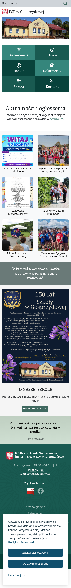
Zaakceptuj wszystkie (35, 553)
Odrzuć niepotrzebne (35, 564)
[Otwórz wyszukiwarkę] (65, 3)
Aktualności (35, 513)
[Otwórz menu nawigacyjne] (66, 11)
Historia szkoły (35, 408)
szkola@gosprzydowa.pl (35, 474)
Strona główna (35, 507)
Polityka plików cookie (22, 542)
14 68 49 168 (36, 469)
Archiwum (56, 119)
